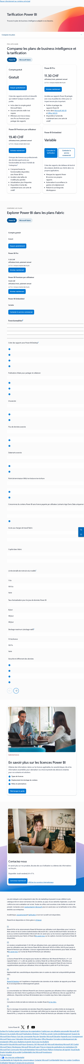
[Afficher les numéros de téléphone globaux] (81, 534)
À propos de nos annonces (24, 1062)
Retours (14, 1036)
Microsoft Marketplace (27, 1049)
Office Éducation (47, 1039)
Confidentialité (54, 1060)
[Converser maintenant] (81, 530)
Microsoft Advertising (55, 1044)
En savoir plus (40, 936)
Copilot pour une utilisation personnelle (55, 1031)
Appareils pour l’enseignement (72, 1036)
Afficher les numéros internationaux (40, 882)
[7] (8, 999)
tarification (32, 915)
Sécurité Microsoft (15, 1044)
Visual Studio (75, 1049)
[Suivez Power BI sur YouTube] (33, 1027)
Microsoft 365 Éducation (32, 1039)
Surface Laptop (14, 1031)
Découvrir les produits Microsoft (11, 1034)
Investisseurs (47, 1052)
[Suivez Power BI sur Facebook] (28, 1027)
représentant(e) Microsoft (33, 907)
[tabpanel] (42, 129)
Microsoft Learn (34, 1047)
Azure (24, 1044)
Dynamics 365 (32, 1044)
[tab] (12, 60)
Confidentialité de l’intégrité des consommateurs (17, 1060)
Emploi (2, 1052)
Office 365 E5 (52, 113)
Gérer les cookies (66, 1060)
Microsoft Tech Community (9, 1049)
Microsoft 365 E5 (60, 110)
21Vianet (38, 920)
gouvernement (22, 915)
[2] (8, 942)
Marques (12, 1062)
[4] (8, 969)
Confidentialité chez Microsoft (32, 1052)
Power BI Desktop (13, 981)
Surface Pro (4, 1031)
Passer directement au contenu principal (15, 1)
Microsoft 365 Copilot (71, 1044)
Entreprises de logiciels (62, 1049)
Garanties (42, 1036)
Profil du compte (47, 1034)
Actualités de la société (13, 1052)
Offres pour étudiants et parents (20, 1041)
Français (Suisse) (6, 1055)
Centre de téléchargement (62, 1034)
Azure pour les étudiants (40, 1041)
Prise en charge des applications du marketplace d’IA (58, 1047)
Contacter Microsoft (42, 1060)
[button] (42, 34)
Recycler (36, 1036)
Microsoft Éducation (53, 1036)
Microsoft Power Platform (45, 1049)
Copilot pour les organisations (30, 1031)
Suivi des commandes (25, 1036)
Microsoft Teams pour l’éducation (12, 1039)
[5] (8, 978)
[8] (8, 1006)
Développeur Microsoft (20, 1047)
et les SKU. (52, 1002)
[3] (8, 955)
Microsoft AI (4, 1044)
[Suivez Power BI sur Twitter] (22, 1027)
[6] (8, 987)
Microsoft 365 (74, 1031)
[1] (8, 926)
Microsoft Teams (6, 1047)
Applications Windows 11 (31, 1034)
